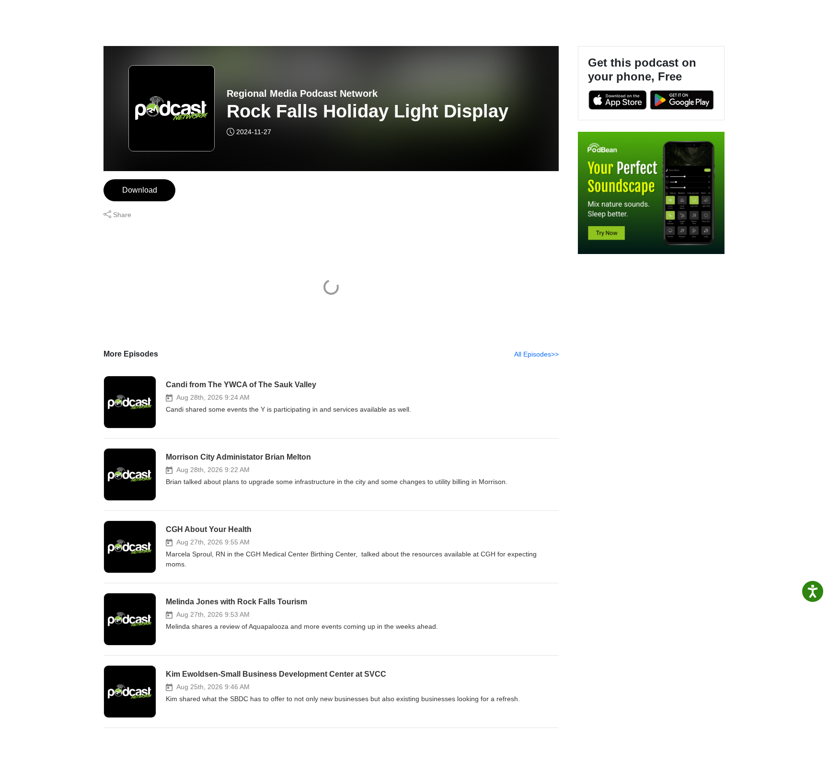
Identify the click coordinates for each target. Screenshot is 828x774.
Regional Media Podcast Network (302, 93)
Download (139, 190)
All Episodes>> (536, 354)
